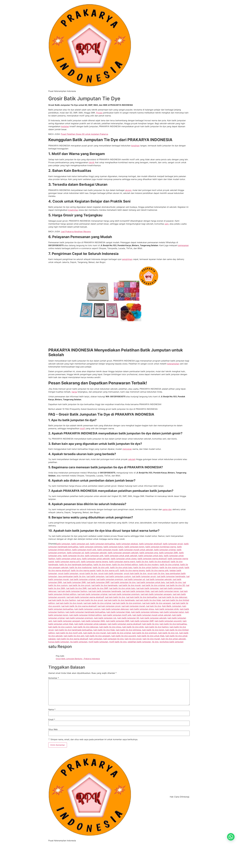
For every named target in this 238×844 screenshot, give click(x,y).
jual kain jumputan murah (133, 606)
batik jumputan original (165, 549)
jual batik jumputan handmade (171, 576)
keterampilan (173, 363)
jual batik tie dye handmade (104, 585)
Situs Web (53, 729)
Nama (51, 709)
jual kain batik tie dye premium (126, 603)
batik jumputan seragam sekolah (123, 552)
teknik (91, 162)
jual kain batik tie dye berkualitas (141, 597)
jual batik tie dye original (153, 585)
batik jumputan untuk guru (68, 558)
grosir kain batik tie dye (135, 573)
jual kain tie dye (153, 606)
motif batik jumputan (98, 641)
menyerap (127, 449)
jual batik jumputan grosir (144, 576)
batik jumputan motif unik (84, 549)
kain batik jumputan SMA (93, 621)
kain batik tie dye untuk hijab (150, 636)
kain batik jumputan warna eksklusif (124, 624)
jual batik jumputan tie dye (123, 582)
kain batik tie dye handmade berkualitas (73, 630)
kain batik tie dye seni (74, 636)
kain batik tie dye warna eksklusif (72, 639)
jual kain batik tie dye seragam (156, 603)
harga (74, 392)
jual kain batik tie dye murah (69, 603)
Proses (99, 112)
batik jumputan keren (134, 546)
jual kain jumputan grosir (109, 606)
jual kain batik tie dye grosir (90, 600)
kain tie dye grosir (133, 639)
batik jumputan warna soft (67, 561)
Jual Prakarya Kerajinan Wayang (76, 231)
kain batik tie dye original (119, 633)
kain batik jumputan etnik (167, 609)
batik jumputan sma (148, 552)
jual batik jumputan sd (134, 579)
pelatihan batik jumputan (139, 641)
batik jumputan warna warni (122, 561)
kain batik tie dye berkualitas (173, 624)
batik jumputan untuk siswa (123, 558)
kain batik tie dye (150, 624)
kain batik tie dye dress (110, 627)
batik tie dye (142, 561)
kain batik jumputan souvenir (168, 621)
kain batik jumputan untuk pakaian (90, 624)
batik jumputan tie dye (73, 555)
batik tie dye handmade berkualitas (75, 564)
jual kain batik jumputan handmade (104, 591)
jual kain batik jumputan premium (124, 594)
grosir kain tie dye (155, 573)
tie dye (155, 641)
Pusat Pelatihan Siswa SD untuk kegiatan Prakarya (84, 134)
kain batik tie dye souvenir (123, 636)
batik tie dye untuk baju (121, 567)
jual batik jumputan (95, 576)
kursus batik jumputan (58, 641)
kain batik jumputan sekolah (153, 618)
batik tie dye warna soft (107, 570)
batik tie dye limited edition (125, 564)
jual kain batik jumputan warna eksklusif (85, 597)
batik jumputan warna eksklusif (152, 558)
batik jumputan (63, 543)
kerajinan (135, 145)
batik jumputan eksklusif (150, 543)
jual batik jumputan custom (118, 576)
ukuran (128, 190)
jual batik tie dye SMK (76, 588)
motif (82, 428)
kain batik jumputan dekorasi (115, 609)
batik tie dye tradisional (80, 567)
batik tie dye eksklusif (159, 561)
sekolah (131, 459)
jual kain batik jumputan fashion (72, 591)
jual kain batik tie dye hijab (148, 600)
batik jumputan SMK (168, 552)
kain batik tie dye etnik (133, 627)
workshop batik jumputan (171, 641)
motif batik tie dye (118, 641)
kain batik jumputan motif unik (117, 615)
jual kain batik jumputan (147, 588)
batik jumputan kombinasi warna (160, 546)
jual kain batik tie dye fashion (62, 600)
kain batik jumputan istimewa (145, 612)
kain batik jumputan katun (172, 612)
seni (166, 224)
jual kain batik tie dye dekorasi (172, 597)
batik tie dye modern (149, 564)
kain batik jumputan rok (105, 618)
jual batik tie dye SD (175, 585)
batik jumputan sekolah (96, 552)
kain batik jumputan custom (87, 609)
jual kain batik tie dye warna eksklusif (78, 606)
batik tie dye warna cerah (171, 567)
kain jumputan (95, 639)
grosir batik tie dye (88, 573)
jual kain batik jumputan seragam (156, 594)
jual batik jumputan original (82, 579)
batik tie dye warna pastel (83, 570)
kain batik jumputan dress (142, 609)
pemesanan (183, 245)
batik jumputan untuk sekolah (96, 558)
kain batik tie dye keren (153, 630)
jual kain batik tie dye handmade (119, 600)
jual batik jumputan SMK (74, 582)
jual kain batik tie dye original (97, 603)
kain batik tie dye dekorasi (85, 627)
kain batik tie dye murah (94, 633)
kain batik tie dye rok (168, 633)
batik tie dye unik (101, 567)
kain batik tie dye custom (60, 627)
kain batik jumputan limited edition (85, 615)
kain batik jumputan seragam (66, 621)
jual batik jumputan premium (109, 579)
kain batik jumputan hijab (118, 612)
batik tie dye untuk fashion (145, 567)
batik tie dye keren (102, 564)
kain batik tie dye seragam (97, 636)
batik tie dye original (169, 564)
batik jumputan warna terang (94, 561)
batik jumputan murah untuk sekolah (136, 549)
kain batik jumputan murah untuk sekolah (152, 615)
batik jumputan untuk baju (150, 555)
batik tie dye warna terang (132, 570)
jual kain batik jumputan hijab (136, 591)
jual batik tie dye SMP (98, 588)
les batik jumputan (78, 641)
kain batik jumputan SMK (117, 621)
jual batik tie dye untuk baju (122, 588)
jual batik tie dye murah (130, 585)
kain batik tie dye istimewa (128, 630)
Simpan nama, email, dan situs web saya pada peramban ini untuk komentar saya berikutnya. (94, 739)
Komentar (53, 678)
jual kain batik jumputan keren (165, 591)
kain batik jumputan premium (79, 618)
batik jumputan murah (107, 549)
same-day (167, 509)
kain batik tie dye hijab (104, 630)
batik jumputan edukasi (127, 543)
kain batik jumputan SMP (142, 621)
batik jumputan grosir (173, 543)
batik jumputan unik (94, 555)
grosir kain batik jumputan (110, 573)
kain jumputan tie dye (113, 639)
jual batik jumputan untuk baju (151, 582)
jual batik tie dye (174, 582)
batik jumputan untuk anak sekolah (120, 555)
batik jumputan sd (75, 552)
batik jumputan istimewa (90, 546)
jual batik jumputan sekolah (159, 579)
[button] (231, 837)
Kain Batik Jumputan (171, 606)
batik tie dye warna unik (157, 570)
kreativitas (73, 210)
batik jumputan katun (113, 546)
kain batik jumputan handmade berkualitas (85, 612)
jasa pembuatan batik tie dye (71, 576)
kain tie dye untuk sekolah (173, 639)
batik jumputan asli (80, 543)
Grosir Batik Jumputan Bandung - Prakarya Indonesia (78, 659)
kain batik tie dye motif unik (69, 633)
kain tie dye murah (151, 639)
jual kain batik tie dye (115, 597)
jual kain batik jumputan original (92, 594)
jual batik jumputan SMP (98, 582)
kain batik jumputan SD (128, 618)
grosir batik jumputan (68, 573)
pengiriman (127, 259)
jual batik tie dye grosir (79, 585)
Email (51, 719)
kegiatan (65, 126)
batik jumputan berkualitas (102, 543)
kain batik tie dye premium (144, 633)
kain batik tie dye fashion (157, 627)
